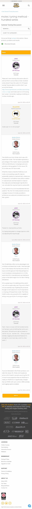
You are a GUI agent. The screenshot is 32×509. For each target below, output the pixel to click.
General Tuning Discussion (11, 11)
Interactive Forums (6, 449)
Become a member (6, 461)
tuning (13, 38)
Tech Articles (4, 447)
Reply (4, 52)
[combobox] (16, 33)
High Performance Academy (16, 5)
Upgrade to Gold (5, 463)
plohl (16, 58)
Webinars (3, 451)
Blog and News (5, 485)
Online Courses (5, 445)
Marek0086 (16, 107)
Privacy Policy (5, 473)
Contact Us (4, 488)
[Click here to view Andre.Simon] (16, 144)
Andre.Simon (16, 137)
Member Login (16, 1)
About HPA (4, 481)
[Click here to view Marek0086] (16, 114)
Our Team (3, 483)
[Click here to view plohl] (16, 65)
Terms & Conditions (6, 471)
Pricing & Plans (5, 459)
